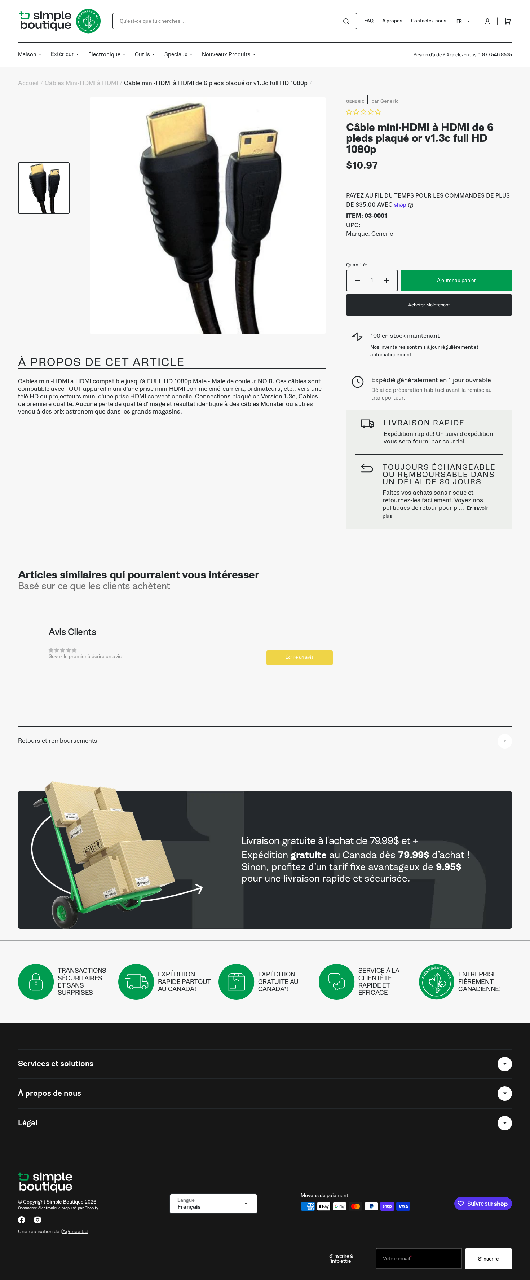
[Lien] (265, 860)
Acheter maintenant (429, 305)
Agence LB (75, 1231)
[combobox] (234, 21)
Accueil (28, 83)
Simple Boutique (65, 1202)
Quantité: (356, 265)
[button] (487, 21)
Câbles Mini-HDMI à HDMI (81, 83)
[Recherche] (347, 21)
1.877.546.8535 (495, 55)
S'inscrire (488, 1259)
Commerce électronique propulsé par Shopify (58, 1208)
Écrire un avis (300, 657)
